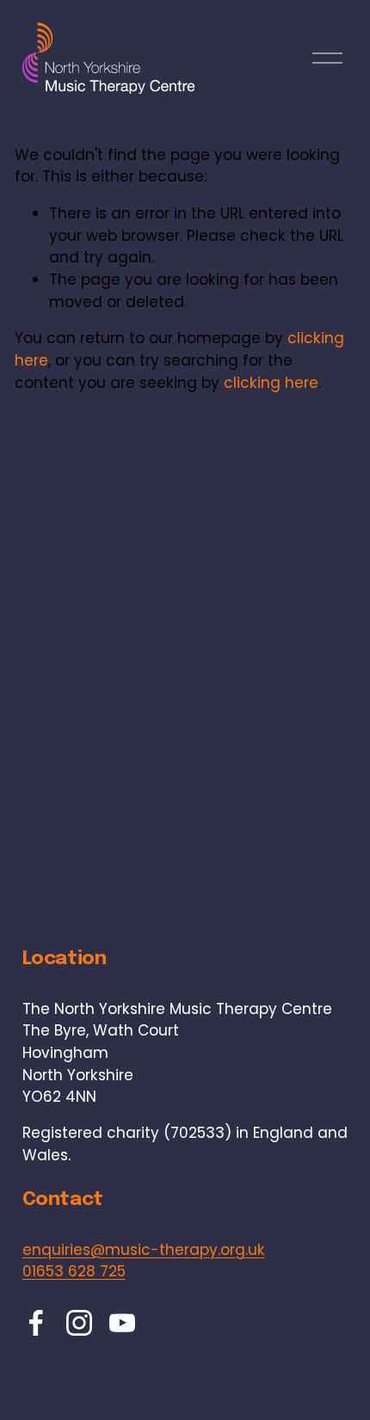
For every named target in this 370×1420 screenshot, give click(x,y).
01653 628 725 (74, 1271)
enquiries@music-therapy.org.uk (143, 1249)
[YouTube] (122, 1323)
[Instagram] (79, 1323)
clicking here (271, 382)
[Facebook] (36, 1323)
